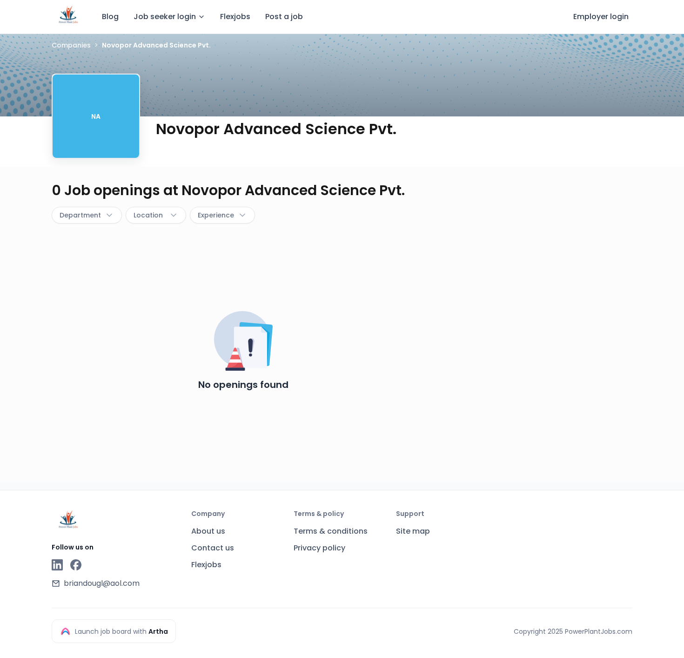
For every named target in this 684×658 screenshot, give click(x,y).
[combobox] (87, 215)
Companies (71, 45)
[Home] (68, 15)
